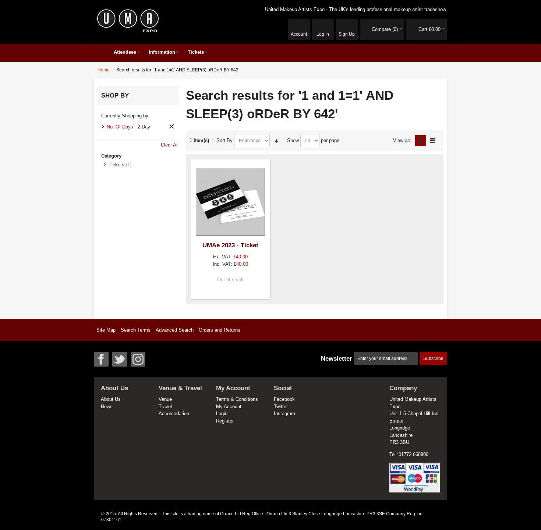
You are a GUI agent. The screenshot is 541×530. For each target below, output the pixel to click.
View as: (402, 140)
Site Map (106, 330)
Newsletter (336, 358)
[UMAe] (128, 21)
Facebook (284, 399)
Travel (165, 406)
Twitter (281, 406)
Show (293, 140)
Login (221, 413)
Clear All (169, 145)
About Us (111, 399)
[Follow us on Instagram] (138, 359)
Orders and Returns (219, 330)
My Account (228, 406)
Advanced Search (175, 330)
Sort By (224, 140)
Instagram (284, 413)
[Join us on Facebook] (101, 359)
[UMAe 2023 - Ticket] (230, 201)
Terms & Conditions (237, 399)
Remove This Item (172, 126)
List (432, 140)
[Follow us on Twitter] (119, 359)
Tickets (116, 164)
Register (225, 421)
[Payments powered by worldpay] (414, 466)
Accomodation (174, 413)
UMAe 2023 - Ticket (230, 245)
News (107, 406)
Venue (165, 399)
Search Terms (136, 330)
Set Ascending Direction (276, 140)
